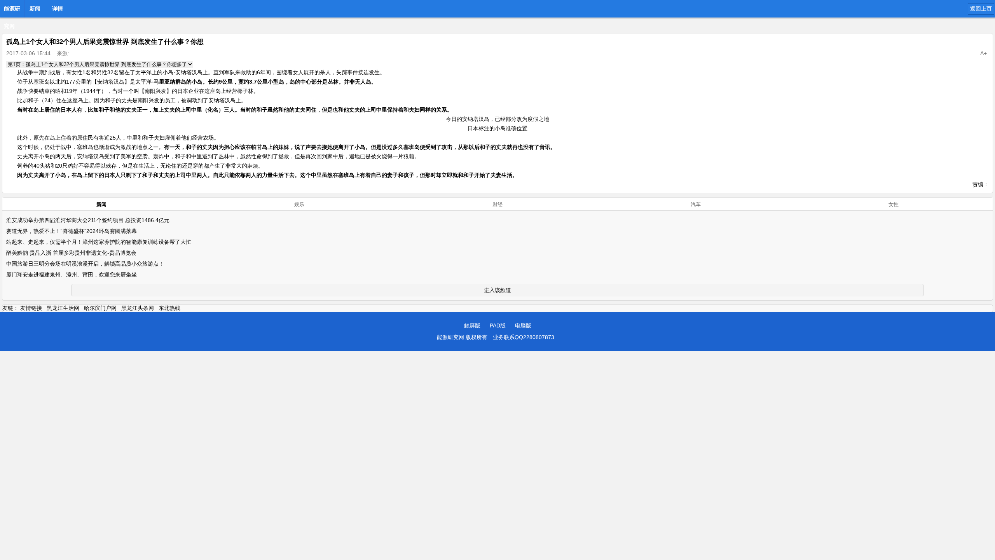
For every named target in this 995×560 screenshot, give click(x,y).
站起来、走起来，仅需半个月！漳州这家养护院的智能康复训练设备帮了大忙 (98, 242)
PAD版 (498, 325)
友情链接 (31, 308)
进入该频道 (497, 290)
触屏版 (472, 325)
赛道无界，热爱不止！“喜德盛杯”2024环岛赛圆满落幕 (71, 231)
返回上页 (981, 8)
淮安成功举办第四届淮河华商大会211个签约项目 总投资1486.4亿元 (87, 220)
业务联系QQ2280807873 (523, 337)
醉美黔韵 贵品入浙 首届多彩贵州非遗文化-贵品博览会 (71, 253)
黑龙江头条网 (137, 308)
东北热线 (169, 308)
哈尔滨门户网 (100, 308)
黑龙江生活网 (63, 308)
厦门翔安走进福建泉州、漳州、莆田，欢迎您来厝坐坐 (71, 274)
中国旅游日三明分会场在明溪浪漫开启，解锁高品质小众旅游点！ (85, 264)
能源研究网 (12, 10)
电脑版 (523, 325)
